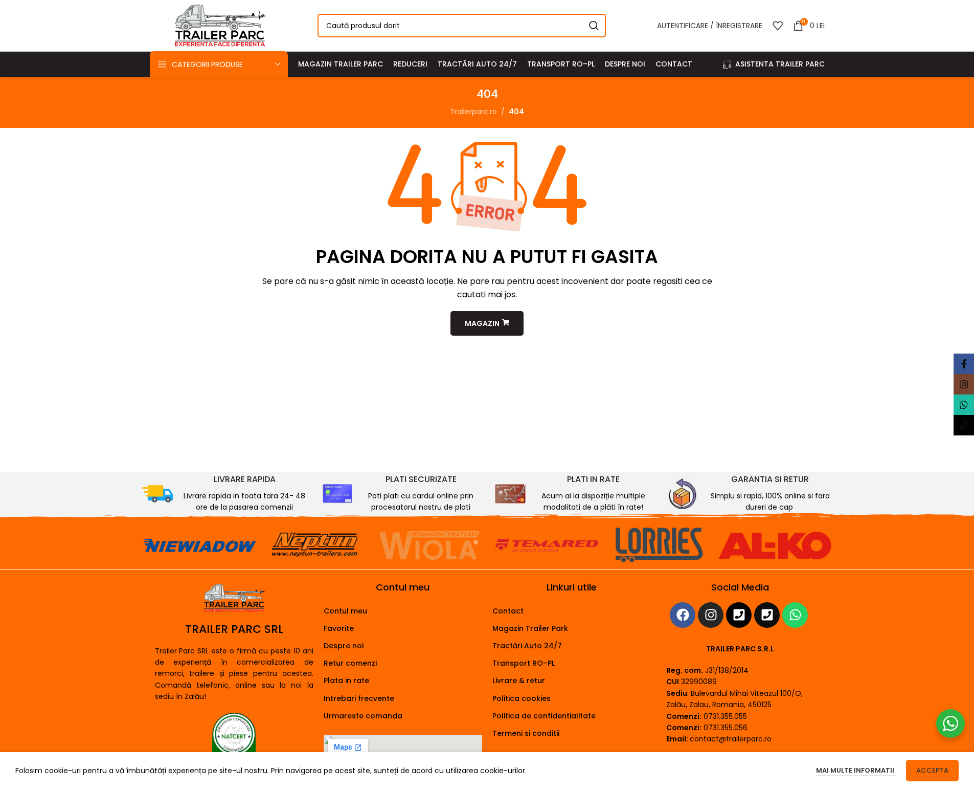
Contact (508, 611)
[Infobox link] (224, 493)
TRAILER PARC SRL (234, 629)
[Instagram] (710, 615)
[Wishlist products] (777, 25)
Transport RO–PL (523, 663)
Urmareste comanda (363, 716)
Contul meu (345, 611)
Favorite (339, 628)
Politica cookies (521, 698)
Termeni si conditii (525, 733)
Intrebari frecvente (359, 698)
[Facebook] (682, 615)
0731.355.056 (726, 727)
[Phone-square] (739, 615)
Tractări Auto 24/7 (527, 646)
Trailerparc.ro (473, 111)
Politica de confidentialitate (544, 716)
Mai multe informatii (856, 770)
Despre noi (344, 646)
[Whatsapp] (795, 615)
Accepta (932, 770)
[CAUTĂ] (594, 25)
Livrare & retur (518, 680)
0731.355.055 (725, 716)
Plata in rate (346, 680)
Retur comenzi (350, 663)
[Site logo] (220, 25)
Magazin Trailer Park (530, 628)
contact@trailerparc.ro (731, 739)
